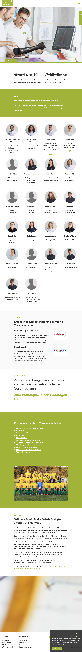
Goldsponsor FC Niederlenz (25, 433)
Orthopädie (23, 640)
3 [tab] (75, 59)
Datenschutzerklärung (58, 644)
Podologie (22, 642)
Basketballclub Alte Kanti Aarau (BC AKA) (29, 428)
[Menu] (79, 3)
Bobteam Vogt (20, 430)
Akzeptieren (57, 648)
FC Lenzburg (20, 435)
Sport (21, 645)
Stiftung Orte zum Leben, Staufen (27, 447)
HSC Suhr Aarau (21, 437)
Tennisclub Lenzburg (23, 452)
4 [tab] (77, 59)
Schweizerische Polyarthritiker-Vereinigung (30, 442)
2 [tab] (72, 59)
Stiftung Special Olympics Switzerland (28, 449)
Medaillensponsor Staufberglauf (26, 445)
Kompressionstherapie (26, 647)
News (10, 61)
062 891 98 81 (6, 645)
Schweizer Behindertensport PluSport (28, 440)
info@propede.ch (7, 647)
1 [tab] (70, 59)
